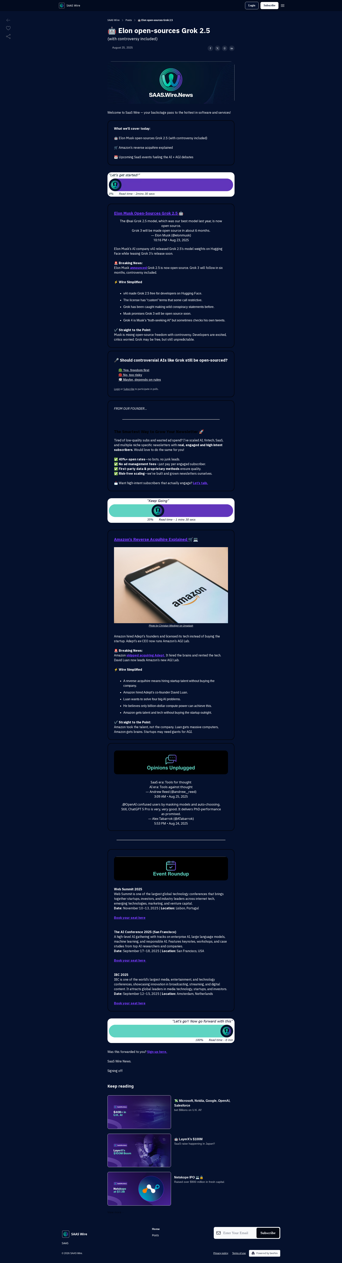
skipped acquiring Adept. (145, 655)
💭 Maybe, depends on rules (139, 379)
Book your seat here (129, 918)
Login (251, 5)
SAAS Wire (113, 20)
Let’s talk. (200, 483)
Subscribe (269, 5)
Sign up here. (157, 1052)
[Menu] (282, 5)
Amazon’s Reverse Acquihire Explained (151, 539)
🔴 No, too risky (130, 375)
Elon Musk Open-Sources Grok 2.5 (146, 213)
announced (139, 268)
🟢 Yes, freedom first (133, 370)
